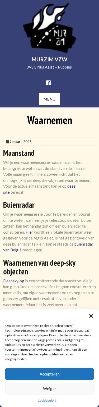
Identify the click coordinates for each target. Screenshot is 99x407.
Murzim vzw (49, 59)
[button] (91, 315)
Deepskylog (13, 280)
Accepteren (50, 374)
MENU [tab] (49, 99)
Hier (29, 232)
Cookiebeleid (46, 401)
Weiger (49, 388)
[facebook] (48, 82)
